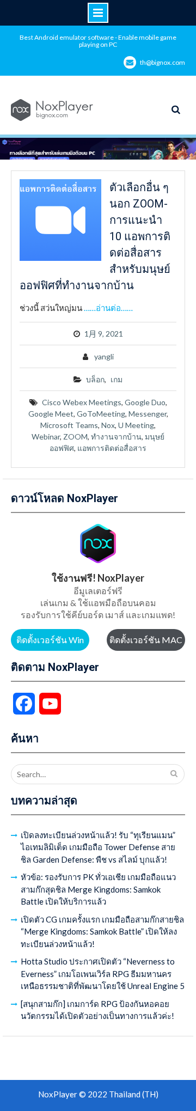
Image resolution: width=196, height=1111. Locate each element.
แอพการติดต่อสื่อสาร (111, 448)
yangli (104, 356)
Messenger (147, 413)
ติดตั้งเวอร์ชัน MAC (145, 639)
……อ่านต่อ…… (108, 308)
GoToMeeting (101, 413)
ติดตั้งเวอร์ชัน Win (50, 639)
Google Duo (145, 402)
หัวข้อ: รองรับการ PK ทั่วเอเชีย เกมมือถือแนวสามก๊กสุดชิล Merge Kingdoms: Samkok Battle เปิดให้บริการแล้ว (98, 889)
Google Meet (51, 413)
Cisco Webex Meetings (81, 402)
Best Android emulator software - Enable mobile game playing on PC (98, 40)
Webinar (46, 436)
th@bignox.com (162, 62)
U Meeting (136, 425)
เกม (116, 379)
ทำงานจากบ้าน (116, 436)
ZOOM (75, 436)
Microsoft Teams (69, 425)
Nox (108, 425)
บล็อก (95, 379)
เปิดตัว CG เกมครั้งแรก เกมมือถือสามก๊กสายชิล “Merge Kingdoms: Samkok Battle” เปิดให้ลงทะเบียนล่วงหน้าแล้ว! (102, 931)
